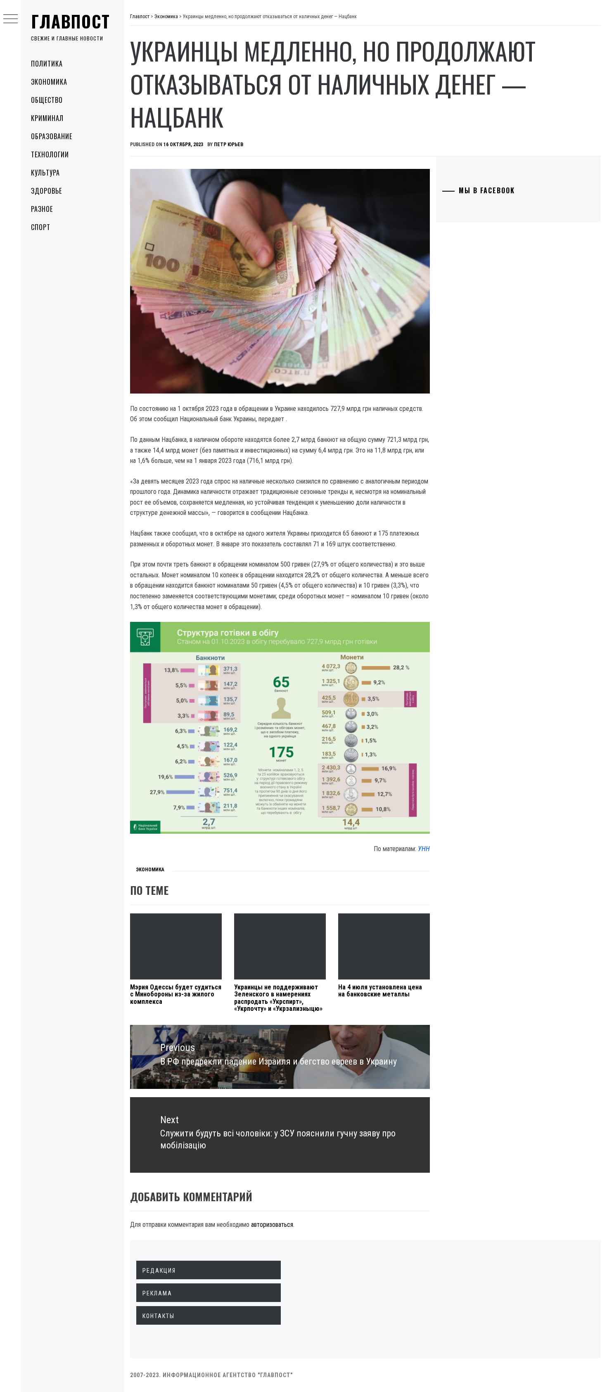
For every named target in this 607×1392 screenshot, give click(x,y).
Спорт (40, 227)
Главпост (70, 21)
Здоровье (46, 191)
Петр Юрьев (228, 144)
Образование (51, 136)
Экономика (49, 82)
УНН (424, 849)
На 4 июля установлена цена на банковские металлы (380, 990)
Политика (47, 64)
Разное (42, 209)
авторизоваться (272, 1224)
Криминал (47, 118)
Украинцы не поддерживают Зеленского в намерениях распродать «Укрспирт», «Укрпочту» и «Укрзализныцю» (278, 998)
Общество (47, 100)
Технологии (50, 154)
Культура (45, 173)
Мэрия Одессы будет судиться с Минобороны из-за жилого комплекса (175, 994)
